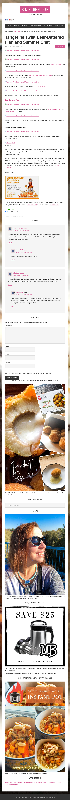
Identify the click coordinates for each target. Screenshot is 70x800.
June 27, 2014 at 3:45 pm (24, 252)
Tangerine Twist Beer (54, 109)
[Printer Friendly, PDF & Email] (10, 209)
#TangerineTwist (32, 205)
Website (7, 363)
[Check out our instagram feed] (11, 19)
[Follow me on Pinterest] (9, 19)
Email (7, 354)
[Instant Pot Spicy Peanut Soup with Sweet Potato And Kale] (35, 771)
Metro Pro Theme (29, 797)
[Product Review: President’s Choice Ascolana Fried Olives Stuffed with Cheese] (35, 491)
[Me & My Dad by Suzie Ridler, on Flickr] (10, 143)
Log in (53, 797)
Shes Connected (56, 64)
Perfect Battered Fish (11, 111)
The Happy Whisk (18, 273)
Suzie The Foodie (35, 9)
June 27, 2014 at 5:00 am (21, 275)
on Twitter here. (54, 205)
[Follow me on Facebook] (5, 19)
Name (7, 346)
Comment (8, 326)
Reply (10, 243)
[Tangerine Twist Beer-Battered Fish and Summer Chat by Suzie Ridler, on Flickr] (22, 51)
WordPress (48, 797)
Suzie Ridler (20, 250)
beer (14, 216)
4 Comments (60, 46)
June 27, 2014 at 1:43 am (21, 231)
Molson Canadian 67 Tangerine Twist (40, 75)
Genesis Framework (40, 797)
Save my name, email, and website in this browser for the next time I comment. (28, 373)
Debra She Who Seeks (20, 228)
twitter (21, 216)
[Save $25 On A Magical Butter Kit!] (35, 666)
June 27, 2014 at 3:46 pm (24, 294)
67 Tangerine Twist (40, 86)
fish (17, 216)
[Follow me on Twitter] (7, 19)
